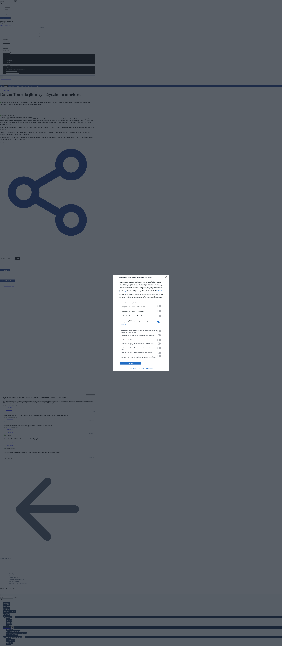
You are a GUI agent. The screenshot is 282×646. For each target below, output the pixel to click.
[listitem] (141, 303)
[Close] (166, 277)
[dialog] (141, 323)
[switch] (159, 306)
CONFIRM (130, 363)
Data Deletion (133, 368)
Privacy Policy (149, 368)
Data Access (141, 368)
